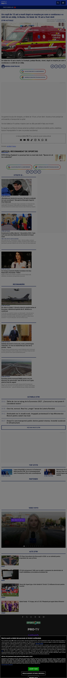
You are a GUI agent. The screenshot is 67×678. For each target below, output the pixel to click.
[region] (33, 657)
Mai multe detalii (39, 643)
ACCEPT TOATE (33, 669)
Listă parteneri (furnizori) (7, 664)
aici (2, 651)
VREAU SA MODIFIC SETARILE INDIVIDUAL (33, 673)
